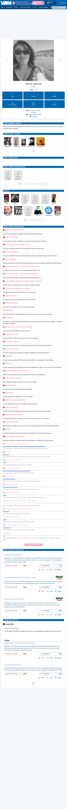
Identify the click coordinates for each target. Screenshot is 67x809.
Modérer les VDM (50, 3)
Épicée (16, 7)
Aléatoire (9, 7)
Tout (2, 7)
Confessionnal (43, 7)
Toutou (6, 640)
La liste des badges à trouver (33, 544)
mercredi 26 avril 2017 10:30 (11, 628)
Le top (34, 7)
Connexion (63, 3)
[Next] (48, 184)
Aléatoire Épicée (25, 7)
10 (44, 184)
